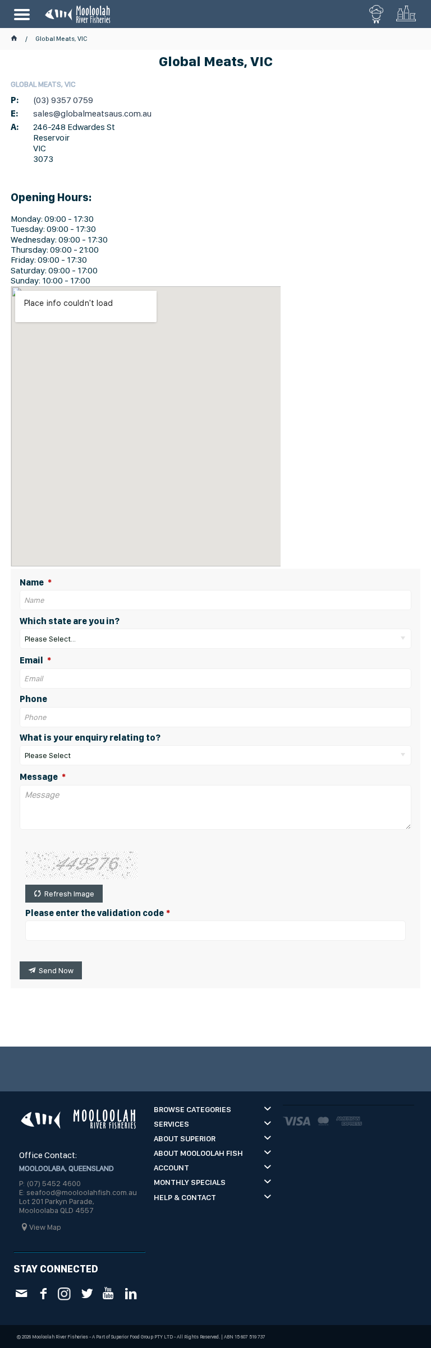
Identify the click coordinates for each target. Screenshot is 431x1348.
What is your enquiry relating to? (90, 738)
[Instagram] (65, 1292)
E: (14, 113)
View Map (45, 1227)
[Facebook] (43, 1293)
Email (32, 661)
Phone (33, 699)
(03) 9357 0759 (63, 100)
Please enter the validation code (94, 913)
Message (39, 777)
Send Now (56, 970)
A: (15, 127)
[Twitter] (87, 1293)
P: (15, 100)
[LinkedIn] (130, 1293)
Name (32, 583)
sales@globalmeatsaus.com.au (92, 113)
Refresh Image (69, 893)
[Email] (21, 1293)
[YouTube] (109, 1293)
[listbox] (215, 639)
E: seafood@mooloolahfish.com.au (78, 1192)
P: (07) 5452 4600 (50, 1183)
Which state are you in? (70, 621)
